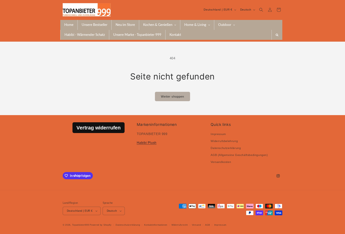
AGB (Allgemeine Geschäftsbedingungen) (239, 155)
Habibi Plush (147, 142)
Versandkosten (221, 162)
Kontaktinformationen (155, 225)
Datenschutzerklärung (226, 148)
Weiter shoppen (172, 96)
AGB (207, 225)
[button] (261, 9)
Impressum (218, 134)
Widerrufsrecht (180, 225)
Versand (196, 225)
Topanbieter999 (80, 225)
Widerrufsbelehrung (224, 141)
